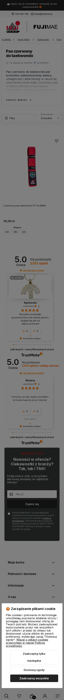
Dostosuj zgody (34, 670)
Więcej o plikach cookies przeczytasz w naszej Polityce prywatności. (27, 643)
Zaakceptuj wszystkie (34, 678)
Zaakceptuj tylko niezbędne (34, 657)
